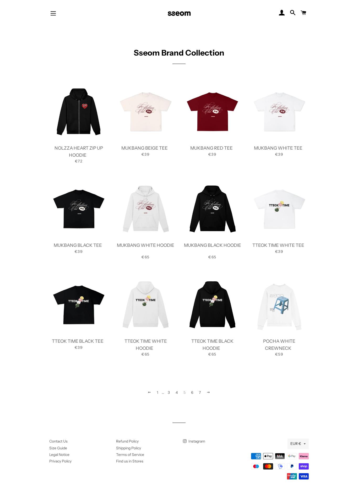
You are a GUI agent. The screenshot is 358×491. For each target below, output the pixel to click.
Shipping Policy (128, 448)
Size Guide (58, 448)
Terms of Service (130, 454)
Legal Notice (59, 454)
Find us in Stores (129, 461)
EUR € (295, 443)
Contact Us (58, 441)
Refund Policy (127, 441)
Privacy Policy (60, 461)
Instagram (196, 441)
